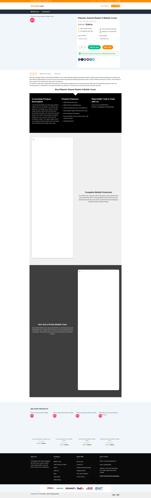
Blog (55, 473)
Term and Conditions (82, 473)
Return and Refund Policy (84, 467)
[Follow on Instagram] (116, 1)
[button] (115, 6)
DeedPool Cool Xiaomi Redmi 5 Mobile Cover (109, 439)
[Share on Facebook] (79, 59)
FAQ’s (55, 467)
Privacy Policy (81, 476)
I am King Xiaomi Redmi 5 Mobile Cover (64, 439)
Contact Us (93, 1)
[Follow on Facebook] (115, 1)
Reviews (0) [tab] (57, 73)
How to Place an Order (60, 464)
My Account (80, 461)
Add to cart (94, 47)
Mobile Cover (35, 11)
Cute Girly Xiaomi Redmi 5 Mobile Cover (87, 439)
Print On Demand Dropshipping (109, 476)
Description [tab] (33, 73)
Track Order (100, 1)
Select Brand (82, 35)
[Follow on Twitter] (118, 1)
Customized (45, 11)
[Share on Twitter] (85, 59)
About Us (56, 470)
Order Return (57, 479)
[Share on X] (82, 59)
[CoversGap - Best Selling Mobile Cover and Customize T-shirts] (37, 6)
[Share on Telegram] (93, 59)
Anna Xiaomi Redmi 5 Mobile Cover (41, 439)
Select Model (103, 35)
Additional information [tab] (45, 73)
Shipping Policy (81, 470)
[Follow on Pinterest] (119, 1)
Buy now (107, 47)
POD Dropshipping (109, 1)
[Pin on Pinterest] (88, 59)
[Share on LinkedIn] (90, 59)
